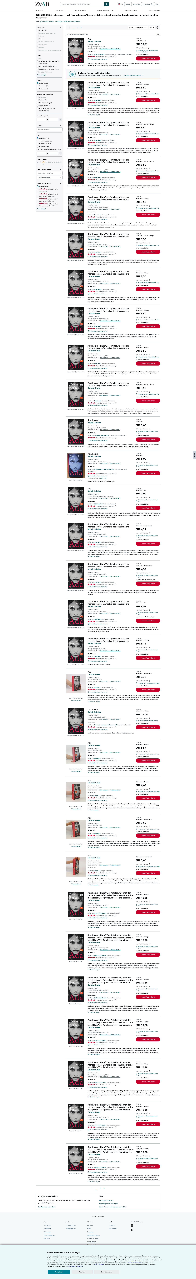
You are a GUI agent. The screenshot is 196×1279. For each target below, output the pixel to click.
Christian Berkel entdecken (132, 75)
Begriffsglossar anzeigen (108, 1204)
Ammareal (97, 100)
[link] (157, 27)
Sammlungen (59, 10)
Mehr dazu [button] (40, 209)
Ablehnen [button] (82, 1272)
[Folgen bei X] (132, 1230)
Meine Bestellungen (49, 1235)
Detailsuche (39, 10)
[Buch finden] (106, 4)
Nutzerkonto (136, 4)
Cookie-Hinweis (91, 1241)
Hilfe (157, 4)
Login (128, 4)
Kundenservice (113, 1228)
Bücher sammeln (80, 10)
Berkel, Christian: (94, 456)
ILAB (105, 478)
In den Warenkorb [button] (148, 58)
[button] (69, 27)
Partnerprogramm (71, 1228)
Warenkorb (47, 1238)
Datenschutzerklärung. (75, 1266)
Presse (89, 1228)
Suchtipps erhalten (106, 1200)
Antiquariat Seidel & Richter (104, 469)
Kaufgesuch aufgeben (46, 1207)
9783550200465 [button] (48, 21)
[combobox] (82, 4)
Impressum (90, 1232)
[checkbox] (37, 30)
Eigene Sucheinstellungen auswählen (112, 1207)
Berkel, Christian (94, 42)
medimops (97, 542)
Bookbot (97, 687)
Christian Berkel (94, 88)
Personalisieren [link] (106, 1272)
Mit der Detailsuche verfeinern (68, 21)
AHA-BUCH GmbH (100, 913)
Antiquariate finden (131, 10)
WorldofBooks (99, 54)
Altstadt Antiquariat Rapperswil (105, 725)
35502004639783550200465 (110, 49)
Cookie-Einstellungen (134, 1262)
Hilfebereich (112, 1225)
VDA (101, 478)
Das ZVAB (90, 1225)
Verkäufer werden (154, 10)
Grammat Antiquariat (101, 435)
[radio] (37, 86)
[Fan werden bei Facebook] (132, 1226)
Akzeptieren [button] (59, 1272)
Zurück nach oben (98, 1216)
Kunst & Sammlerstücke (105, 10)
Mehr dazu (40, 75)
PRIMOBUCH (98, 504)
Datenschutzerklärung (93, 1235)
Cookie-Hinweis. (99, 1264)
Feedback (194, 455)
